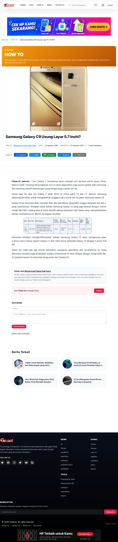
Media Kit (27, 526)
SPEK (31, 5)
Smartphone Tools (68, 479)
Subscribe (110, 512)
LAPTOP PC (59, 5)
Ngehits (94, 457)
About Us (5, 526)
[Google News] (2, 462)
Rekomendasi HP (67, 483)
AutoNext (94, 461)
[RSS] (32, 462)
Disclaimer (37, 526)
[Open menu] (103, 5)
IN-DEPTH (65, 452)
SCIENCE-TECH (67, 465)
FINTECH (64, 461)
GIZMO (23, 5)
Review (93, 448)
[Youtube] (26, 462)
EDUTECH (64, 457)
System (110, 5)
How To (94, 452)
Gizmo (93, 444)
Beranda (5, 40)
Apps (93, 465)
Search (63, 496)
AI (61, 444)
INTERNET (65, 469)
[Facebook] (8, 462)
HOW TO (40, 5)
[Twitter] (20, 462)
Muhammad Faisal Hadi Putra (24, 145)
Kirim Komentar (19, 326)
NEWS (49, 5)
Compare (64, 487)
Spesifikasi (65, 492)
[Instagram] (14, 462)
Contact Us (16, 526)
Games (93, 469)
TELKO (63, 448)
